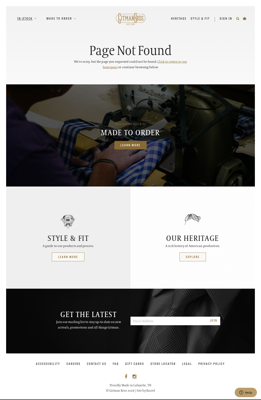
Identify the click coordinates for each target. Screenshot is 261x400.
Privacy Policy (211, 364)
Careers (73, 364)
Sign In (226, 18)
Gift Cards (134, 364)
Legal (187, 364)
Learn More (130, 145)
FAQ (116, 364)
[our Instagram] (134, 377)
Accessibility (48, 364)
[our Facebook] (126, 377)
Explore (193, 256)
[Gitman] (130, 19)
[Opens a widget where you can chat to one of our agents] (245, 393)
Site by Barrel (146, 391)
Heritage (179, 18)
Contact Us (96, 364)
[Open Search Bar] (238, 18)
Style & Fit (200, 18)
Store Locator (163, 364)
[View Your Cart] (245, 18)
